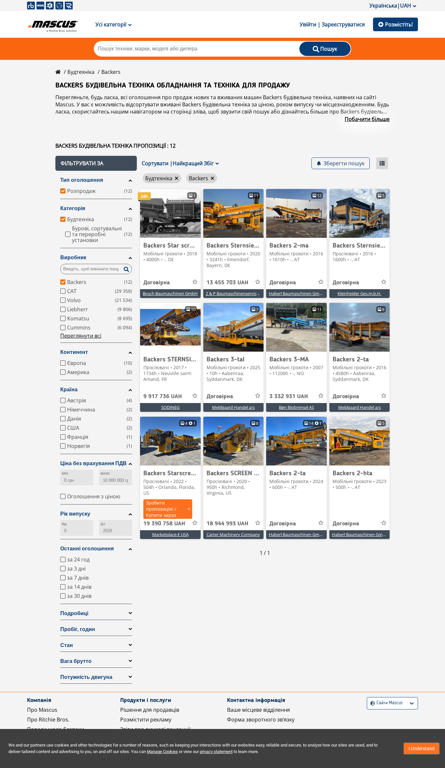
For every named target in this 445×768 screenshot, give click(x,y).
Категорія (72, 208)
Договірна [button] (156, 283)
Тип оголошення (81, 180)
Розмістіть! (399, 24)
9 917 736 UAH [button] (162, 396)
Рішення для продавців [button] (149, 709)
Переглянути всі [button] (80, 335)
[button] (96, 163)
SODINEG (170, 407)
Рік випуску (75, 514)
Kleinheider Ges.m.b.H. (359, 293)
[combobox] (371, 703)
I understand (422, 748)
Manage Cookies (162, 751)
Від (64, 524)
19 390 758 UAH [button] (164, 524)
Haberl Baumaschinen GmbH (297, 293)
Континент (74, 352)
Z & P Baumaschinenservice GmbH (239, 293)
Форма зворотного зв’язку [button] (260, 719)
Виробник (73, 257)
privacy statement (216, 751)
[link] (170, 213)
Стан (66, 645)
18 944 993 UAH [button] (227, 524)
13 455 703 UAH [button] (227, 283)
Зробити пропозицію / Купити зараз (161, 509)
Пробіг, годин (77, 629)
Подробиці (74, 613)
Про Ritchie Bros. (48, 719)
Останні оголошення (87, 548)
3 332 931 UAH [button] (288, 396)
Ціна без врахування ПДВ (93, 463)
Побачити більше (367, 119)
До (103, 524)
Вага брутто (76, 661)
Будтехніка (80, 71)
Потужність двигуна (86, 677)
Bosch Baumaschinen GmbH (170, 293)
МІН (65, 473)
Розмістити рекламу (145, 719)
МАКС (105, 473)
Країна (69, 389)
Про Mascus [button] (42, 709)
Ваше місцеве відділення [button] (258, 709)
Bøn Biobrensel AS (296, 407)
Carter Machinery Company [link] (233, 534)
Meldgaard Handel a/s (233, 407)
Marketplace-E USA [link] (170, 534)
